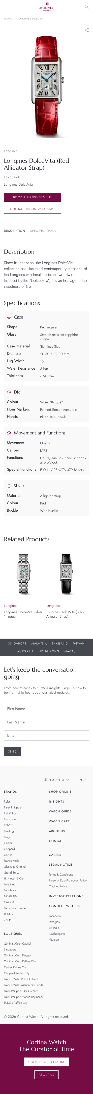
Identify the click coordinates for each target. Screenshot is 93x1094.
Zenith (7, 920)
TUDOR (8, 914)
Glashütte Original (15, 866)
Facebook (55, 916)
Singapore (17, 643)
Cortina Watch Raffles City (20, 961)
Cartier (8, 843)
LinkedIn (54, 928)
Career (55, 855)
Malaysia (39, 643)
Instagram (55, 922)
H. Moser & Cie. (14, 878)
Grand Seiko (11, 872)
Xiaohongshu (57, 934)
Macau (70, 651)
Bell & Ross (11, 813)
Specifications (43, 231)
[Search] (86, 6)
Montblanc (10, 890)
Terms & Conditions (61, 874)
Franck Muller (12, 861)
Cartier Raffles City (15, 967)
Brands (10, 791)
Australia (25, 651)
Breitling (9, 831)
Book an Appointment (32, 197)
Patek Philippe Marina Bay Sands (24, 997)
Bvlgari (8, 837)
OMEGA (9, 902)
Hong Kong (49, 651)
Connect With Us (64, 906)
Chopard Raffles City (16, 973)
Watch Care (59, 821)
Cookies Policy (58, 886)
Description (14, 231)
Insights (56, 801)
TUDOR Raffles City (15, 1003)
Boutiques (13, 934)
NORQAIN (10, 896)
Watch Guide (60, 811)
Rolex (7, 801)
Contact (56, 841)
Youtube (54, 939)
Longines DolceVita (32, 18)
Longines (9, 884)
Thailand (60, 643)
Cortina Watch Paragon (18, 955)
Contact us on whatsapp (32, 209)
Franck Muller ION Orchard (21, 979)
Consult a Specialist (46, 1062)
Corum (8, 855)
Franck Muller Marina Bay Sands (23, 985)
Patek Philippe (12, 807)
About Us (57, 831)
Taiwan (79, 643)
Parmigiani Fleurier (15, 908)
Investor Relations (66, 896)
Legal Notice (60, 864)
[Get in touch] (83, 1084)
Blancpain (10, 819)
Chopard (9, 849)
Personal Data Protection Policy (68, 880)
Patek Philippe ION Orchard (21, 991)
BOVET (8, 825)
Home (8, 18)
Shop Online (60, 791)
